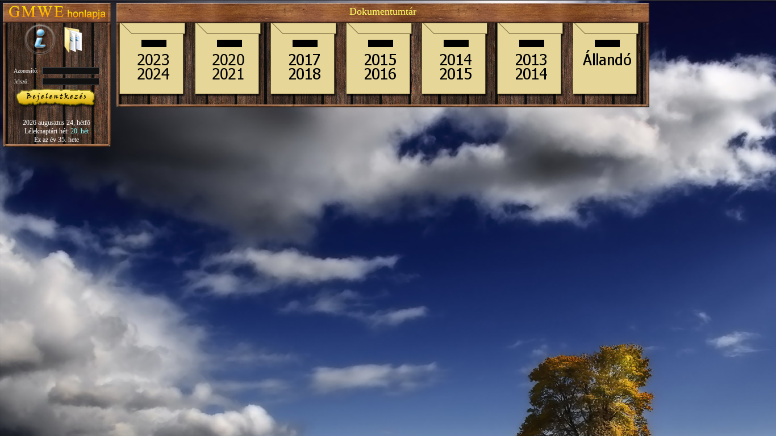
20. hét (79, 131)
